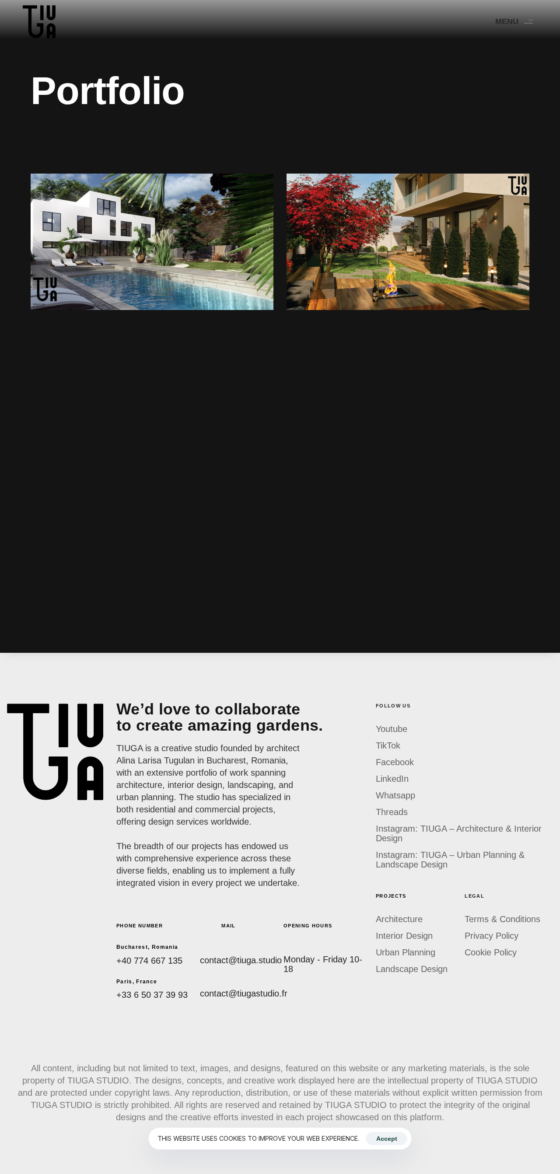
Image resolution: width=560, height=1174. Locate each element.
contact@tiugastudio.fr (243, 993)
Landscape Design (412, 969)
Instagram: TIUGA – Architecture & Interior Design (459, 833)
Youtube (391, 729)
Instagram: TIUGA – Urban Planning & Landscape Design (450, 859)
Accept (386, 1138)
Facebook (395, 762)
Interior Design (404, 936)
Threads (392, 812)
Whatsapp (395, 795)
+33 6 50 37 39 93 (152, 995)
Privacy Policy (491, 936)
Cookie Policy (491, 952)
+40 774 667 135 (149, 960)
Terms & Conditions (502, 919)
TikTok (388, 745)
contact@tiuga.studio (241, 960)
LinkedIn (392, 779)
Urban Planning (405, 952)
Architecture (399, 919)
